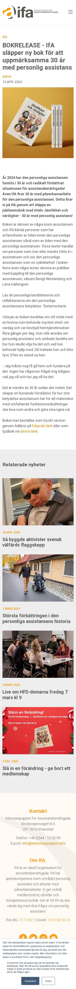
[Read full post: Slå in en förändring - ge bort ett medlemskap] (38, 730)
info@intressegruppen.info (43, 843)
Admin (6, 76)
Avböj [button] (48, 981)
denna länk (28, 431)
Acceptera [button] (30, 981)
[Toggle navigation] (70, 12)
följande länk (42, 426)
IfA (4, 37)
